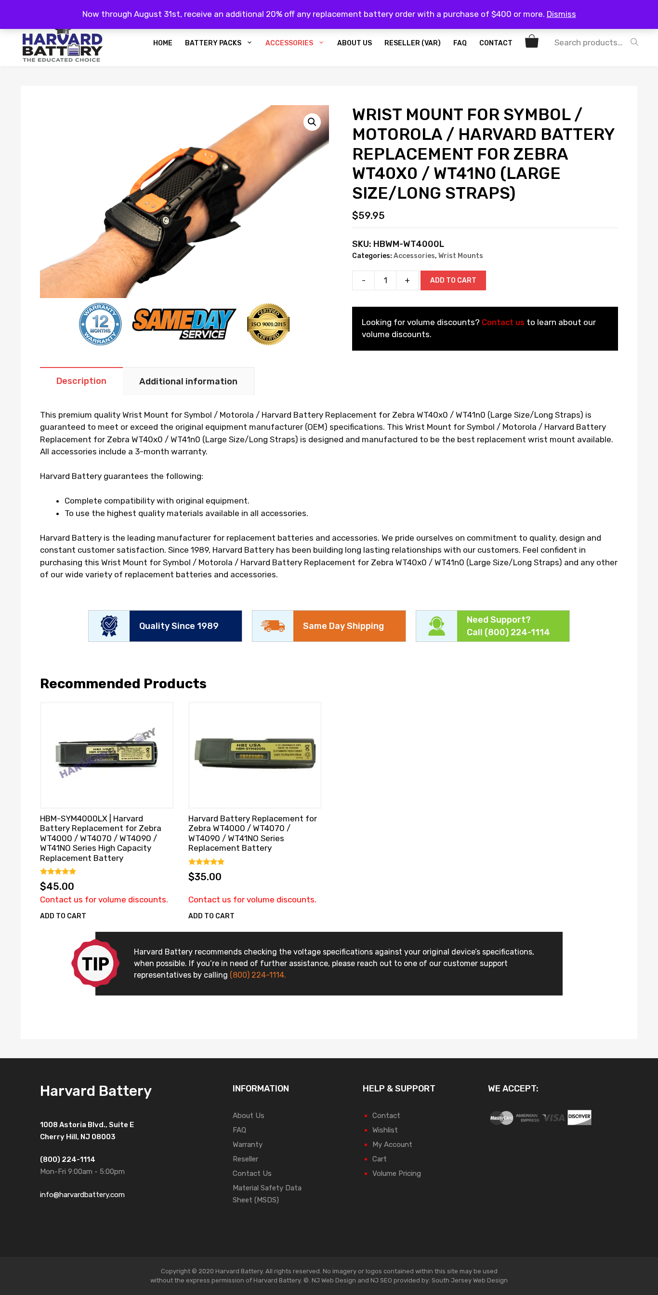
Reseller (245, 1159)
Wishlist (385, 1130)
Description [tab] (81, 381)
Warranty (248, 1144)
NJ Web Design (333, 1280)
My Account (392, 1144)
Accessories (289, 43)
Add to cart (453, 280)
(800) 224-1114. (258, 975)
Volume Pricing (396, 1173)
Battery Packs (213, 43)
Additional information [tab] (188, 381)
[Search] (637, 42)
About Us (354, 43)
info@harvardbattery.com (82, 1194)
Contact (496, 43)
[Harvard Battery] (65, 42)
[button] (312, 122)
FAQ (460, 43)
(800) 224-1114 (517, 632)
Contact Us (252, 1173)
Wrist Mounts (460, 256)
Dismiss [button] (561, 14)
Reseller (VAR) (412, 43)
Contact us (503, 322)
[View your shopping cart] (533, 43)
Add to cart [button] (63, 916)
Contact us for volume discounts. (104, 899)
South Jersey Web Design (470, 1280)
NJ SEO (381, 1280)
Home (162, 43)
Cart (379, 1159)
